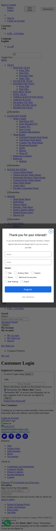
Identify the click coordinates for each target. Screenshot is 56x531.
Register (28, 289)
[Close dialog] (51, 232)
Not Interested (28, 297)
